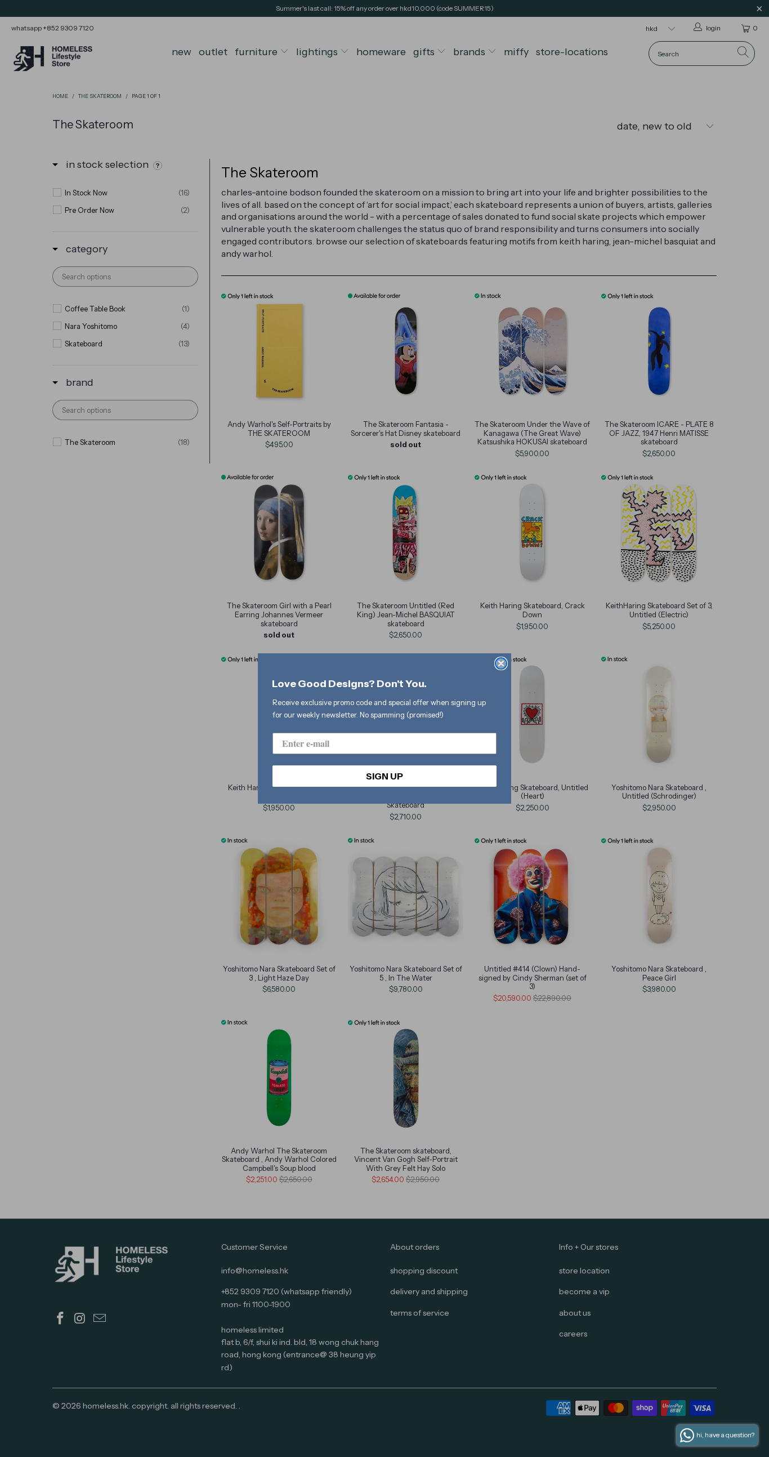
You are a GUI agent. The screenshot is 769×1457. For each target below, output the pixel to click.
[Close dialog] (501, 663)
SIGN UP (384, 776)
